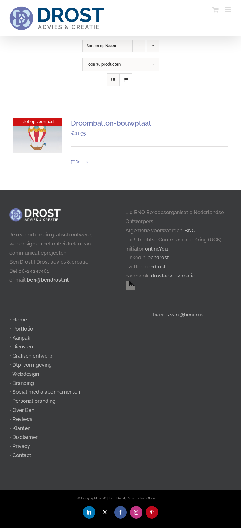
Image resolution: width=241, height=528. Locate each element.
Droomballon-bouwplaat (111, 123)
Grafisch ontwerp (32, 356)
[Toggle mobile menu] (228, 9)
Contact (22, 455)
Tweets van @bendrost (178, 315)
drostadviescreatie (173, 276)
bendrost (158, 258)
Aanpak (21, 338)
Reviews (22, 419)
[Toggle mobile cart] (215, 9)
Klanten (21, 428)
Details (81, 162)
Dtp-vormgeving (32, 365)
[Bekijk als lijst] (126, 80)
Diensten (23, 347)
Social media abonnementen (46, 392)
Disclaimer (25, 437)
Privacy (21, 446)
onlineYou (156, 249)
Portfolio (23, 329)
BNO (190, 231)
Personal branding (34, 401)
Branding (23, 383)
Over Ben (23, 410)
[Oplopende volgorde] (153, 46)
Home (20, 320)
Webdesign (25, 374)
